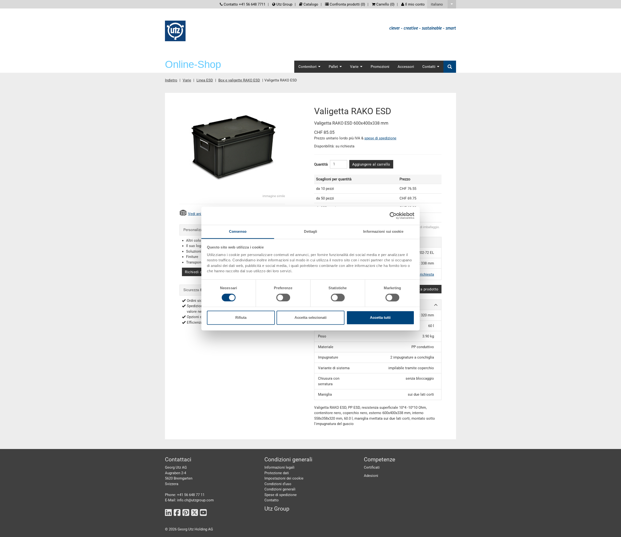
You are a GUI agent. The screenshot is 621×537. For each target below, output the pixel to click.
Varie (187, 80)
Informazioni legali (279, 467)
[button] (441, 4)
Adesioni (371, 475)
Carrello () (384, 4)
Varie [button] (354, 66)
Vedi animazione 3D (204, 214)
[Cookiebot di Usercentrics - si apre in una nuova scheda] (393, 215)
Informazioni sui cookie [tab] (383, 231)
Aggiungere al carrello (371, 164)
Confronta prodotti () (347, 4)
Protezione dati (276, 473)
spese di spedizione (380, 138)
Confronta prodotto (422, 289)
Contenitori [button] (307, 66)
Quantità (321, 164)
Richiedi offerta (198, 272)
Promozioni (380, 66)
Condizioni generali (279, 489)
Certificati (372, 467)
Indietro (171, 80)
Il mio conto (414, 4)
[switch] (283, 297)
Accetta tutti (380, 318)
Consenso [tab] (237, 231)
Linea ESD (204, 80)
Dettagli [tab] (310, 231)
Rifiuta (240, 318)
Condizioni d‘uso (277, 484)
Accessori (406, 66)
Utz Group (283, 4)
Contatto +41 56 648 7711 (244, 4)
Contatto (271, 500)
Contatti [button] (428, 66)
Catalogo (310, 4)
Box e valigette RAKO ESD (239, 80)
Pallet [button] (333, 66)
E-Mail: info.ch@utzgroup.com (189, 500)
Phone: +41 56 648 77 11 (184, 495)
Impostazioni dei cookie (283, 478)
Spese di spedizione (280, 495)
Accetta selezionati (310, 318)
